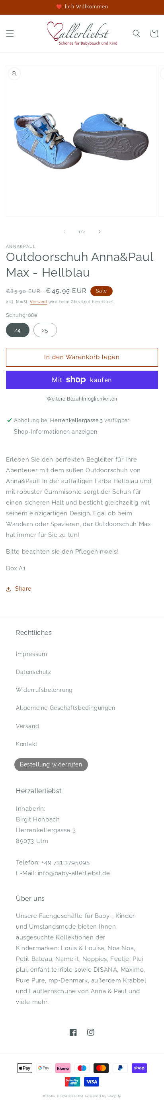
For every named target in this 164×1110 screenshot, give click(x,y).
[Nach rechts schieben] (99, 231)
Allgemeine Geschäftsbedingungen (65, 708)
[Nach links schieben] (64, 231)
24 (17, 330)
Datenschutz (33, 672)
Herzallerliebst (70, 1096)
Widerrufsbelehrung (44, 690)
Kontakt (26, 744)
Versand (38, 302)
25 (45, 330)
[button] (10, 33)
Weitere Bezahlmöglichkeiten (82, 399)
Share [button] (23, 588)
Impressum (31, 654)
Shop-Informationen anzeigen (55, 431)
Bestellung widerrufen (51, 764)
